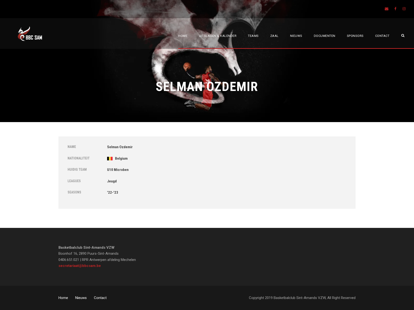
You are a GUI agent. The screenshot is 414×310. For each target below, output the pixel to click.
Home (182, 36)
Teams (253, 36)
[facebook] (395, 9)
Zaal (274, 36)
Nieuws (296, 36)
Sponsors (355, 36)
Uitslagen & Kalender (217, 36)
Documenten (324, 36)
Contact (382, 36)
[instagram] (404, 9)
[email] (386, 9)
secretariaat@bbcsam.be (79, 266)
